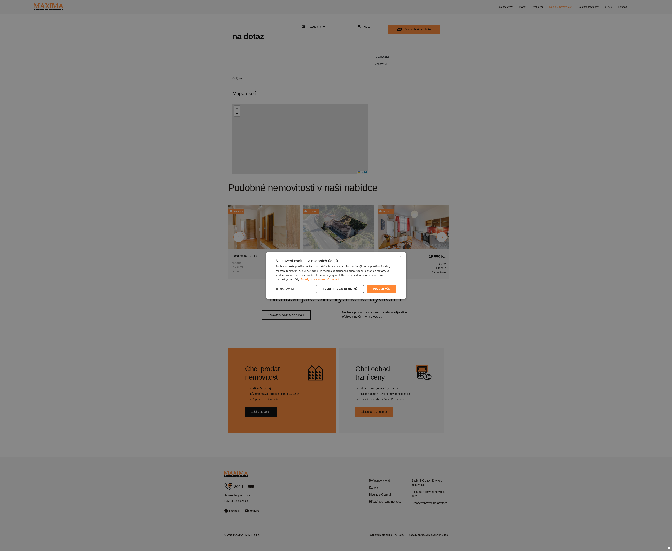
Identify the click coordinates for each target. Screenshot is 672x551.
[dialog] (336, 275)
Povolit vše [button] (381, 288)
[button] (285, 289)
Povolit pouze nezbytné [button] (340, 288)
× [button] (400, 256)
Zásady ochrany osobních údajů (320, 279)
